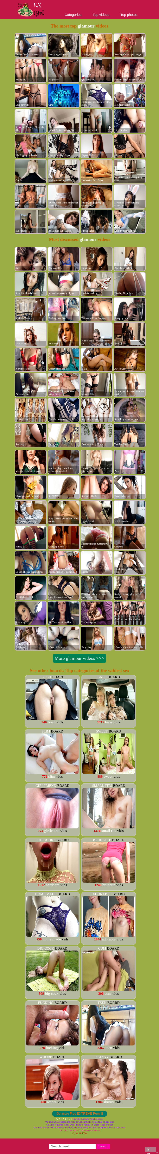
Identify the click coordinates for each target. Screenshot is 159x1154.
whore (45, 1057)
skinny (102, 1057)
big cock (45, 948)
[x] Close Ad (150, 1150)
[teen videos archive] (108, 1044)
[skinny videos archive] (108, 1098)
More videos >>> (79, 658)
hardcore (45, 840)
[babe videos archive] (108, 718)
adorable (101, 894)
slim (46, 731)
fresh (45, 677)
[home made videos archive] (52, 935)
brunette (102, 840)
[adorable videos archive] (108, 935)
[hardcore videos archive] (52, 881)
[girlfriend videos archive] (52, 827)
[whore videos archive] (52, 1098)
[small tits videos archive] (108, 827)
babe (102, 677)
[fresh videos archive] (52, 718)
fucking (46, 1003)
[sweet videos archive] (108, 773)
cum (102, 948)
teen (102, 1003)
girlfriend (45, 786)
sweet (102, 731)
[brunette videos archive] (108, 881)
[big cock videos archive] (52, 990)
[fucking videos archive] (52, 1044)
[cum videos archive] (108, 990)
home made (46, 894)
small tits (102, 786)
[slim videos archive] (52, 773)
